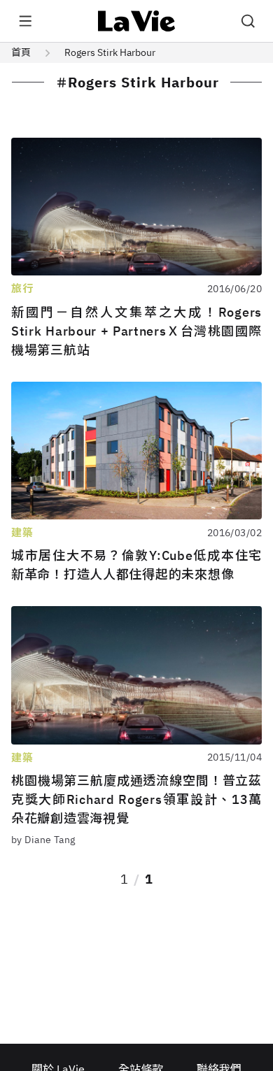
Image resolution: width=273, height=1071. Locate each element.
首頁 (21, 52)
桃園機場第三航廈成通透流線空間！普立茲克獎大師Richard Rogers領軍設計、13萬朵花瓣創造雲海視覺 (136, 799)
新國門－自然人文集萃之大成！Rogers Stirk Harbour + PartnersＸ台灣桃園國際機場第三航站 (136, 331)
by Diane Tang (43, 839)
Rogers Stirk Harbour (109, 52)
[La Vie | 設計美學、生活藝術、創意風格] (137, 20)
